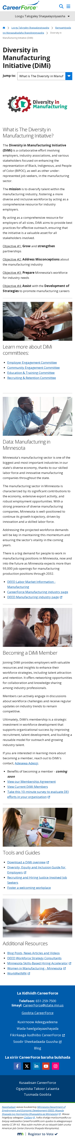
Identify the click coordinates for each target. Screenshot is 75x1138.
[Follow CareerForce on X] (26, 1066)
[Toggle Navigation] (68, 6)
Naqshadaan (9, 1107)
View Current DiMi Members (27, 787)
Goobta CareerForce (38, 1013)
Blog (37, 1048)
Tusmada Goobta (37, 1094)
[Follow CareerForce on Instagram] (55, 1066)
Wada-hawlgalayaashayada (37, 1028)
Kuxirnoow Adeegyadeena (37, 1022)
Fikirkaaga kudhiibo (35, 1035)
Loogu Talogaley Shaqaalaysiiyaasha (30, 27)
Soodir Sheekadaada (35, 1041)
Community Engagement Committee (33, 367)
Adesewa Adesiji (26, 763)
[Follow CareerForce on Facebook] (17, 1066)
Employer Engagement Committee (32, 362)
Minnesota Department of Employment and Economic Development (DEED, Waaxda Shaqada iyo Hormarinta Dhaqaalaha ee (33, 1110)
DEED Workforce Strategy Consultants (34, 958)
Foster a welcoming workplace (29, 888)
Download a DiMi (26, 862)
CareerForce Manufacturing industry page (37, 592)
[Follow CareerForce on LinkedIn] (36, 1066)
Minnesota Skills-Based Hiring (37, 963)
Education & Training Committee (31, 373)
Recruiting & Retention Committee (31, 378)
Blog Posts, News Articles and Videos (33, 953)
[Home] (21, 6)
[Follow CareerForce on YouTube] (46, 1066)
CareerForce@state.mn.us (43, 1005)
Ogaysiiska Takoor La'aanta (37, 1088)
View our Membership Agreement (31, 781)
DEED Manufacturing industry (33, 597)
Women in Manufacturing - (34, 968)
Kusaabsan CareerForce (37, 1082)
